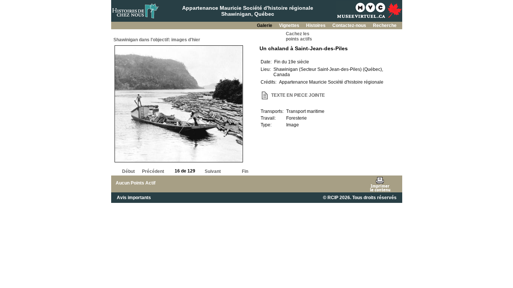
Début (128, 171)
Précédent (153, 171)
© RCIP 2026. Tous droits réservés (360, 197)
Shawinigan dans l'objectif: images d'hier (156, 39)
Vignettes (289, 25)
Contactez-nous (349, 25)
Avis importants (134, 197)
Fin (245, 171)
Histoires (316, 25)
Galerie (265, 25)
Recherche (385, 25)
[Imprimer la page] (380, 184)
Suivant (213, 171)
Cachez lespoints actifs (299, 36)
